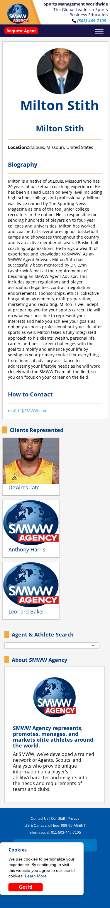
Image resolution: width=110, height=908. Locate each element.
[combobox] (52, 645)
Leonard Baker (26, 611)
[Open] (93, 645)
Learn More (36, 876)
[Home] (18, 13)
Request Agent (21, 31)
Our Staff (58, 819)
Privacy (73, 819)
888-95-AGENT (73, 826)
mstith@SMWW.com (28, 410)
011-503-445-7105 (66, 833)
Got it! (25, 887)
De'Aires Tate (24, 487)
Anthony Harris (27, 549)
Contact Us (39, 819)
